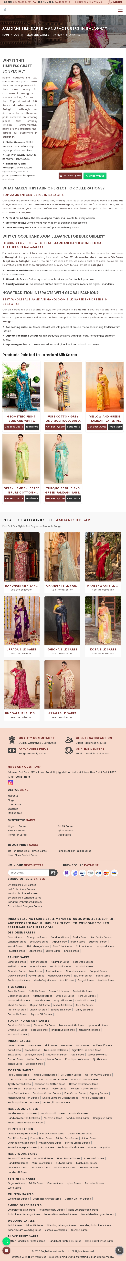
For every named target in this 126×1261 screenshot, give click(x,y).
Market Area (15, 813)
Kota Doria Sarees (83, 962)
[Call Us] (119, 1250)
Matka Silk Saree (62, 1005)
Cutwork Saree (64, 1163)
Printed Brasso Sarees (77, 1142)
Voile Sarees (59, 1088)
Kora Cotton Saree (75, 1093)
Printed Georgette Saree (22, 1133)
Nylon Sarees (65, 830)
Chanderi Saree (17, 971)
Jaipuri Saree (59, 941)
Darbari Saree (15, 1059)
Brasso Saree (78, 941)
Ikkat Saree (35, 971)
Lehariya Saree (33, 1054)
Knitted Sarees (35, 1059)
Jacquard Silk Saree (19, 1000)
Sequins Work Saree (19, 1158)
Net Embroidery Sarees (21, 889)
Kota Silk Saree (39, 1029)
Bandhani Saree (60, 937)
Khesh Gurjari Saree (45, 980)
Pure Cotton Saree (18, 1074)
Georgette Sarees (37, 937)
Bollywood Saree (39, 941)
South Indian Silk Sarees (31, 34)
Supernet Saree (98, 941)
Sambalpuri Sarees (60, 966)
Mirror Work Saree (42, 1163)
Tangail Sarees (86, 980)
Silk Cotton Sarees (71, 1074)
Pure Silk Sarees (16, 991)
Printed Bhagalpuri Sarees (22, 1147)
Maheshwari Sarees (59, 975)
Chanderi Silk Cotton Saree (50, 1084)
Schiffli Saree (53, 951)
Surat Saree (82, 1045)
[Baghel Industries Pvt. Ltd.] (23, 10)
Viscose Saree (16, 830)
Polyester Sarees (18, 834)
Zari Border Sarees (101, 937)
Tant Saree (14, 1088)
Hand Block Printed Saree (23, 855)
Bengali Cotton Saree (36, 1088)
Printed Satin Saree (67, 1138)
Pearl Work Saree (17, 1167)
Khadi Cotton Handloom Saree (25, 1122)
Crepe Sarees (32, 1050)
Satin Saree (14, 1050)
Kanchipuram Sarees (77, 1059)
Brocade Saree (34, 1063)
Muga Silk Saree (63, 1000)
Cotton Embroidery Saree (83, 1084)
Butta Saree (14, 1054)
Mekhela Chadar (17, 966)
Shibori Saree (89, 1138)
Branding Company (102, 1257)
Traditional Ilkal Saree (56, 1050)
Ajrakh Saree (100, 1059)
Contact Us (14, 804)
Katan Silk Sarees (42, 996)
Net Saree (66, 1045)
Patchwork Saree (40, 1167)
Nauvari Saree (38, 966)
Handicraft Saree (17, 1172)
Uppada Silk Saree (98, 1025)
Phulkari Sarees (16, 951)
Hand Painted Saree (68, 1158)
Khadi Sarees (71, 951)
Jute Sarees (77, 1054)
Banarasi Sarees (17, 962)
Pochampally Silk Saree (71, 1147)
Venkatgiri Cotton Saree (56, 1102)
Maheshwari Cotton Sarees (23, 1097)
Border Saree (80, 937)
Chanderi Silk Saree (44, 1025)
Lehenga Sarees (17, 941)
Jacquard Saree (105, 946)
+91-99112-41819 (20, 777)
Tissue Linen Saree (56, 1054)
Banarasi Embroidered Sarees (25, 902)
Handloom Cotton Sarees (22, 1113)
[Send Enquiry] (6, 1250)
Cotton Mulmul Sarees (98, 1074)
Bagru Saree (103, 975)
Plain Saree (51, 1045)
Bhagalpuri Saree (103, 1118)
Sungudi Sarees (98, 971)
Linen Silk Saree (38, 1009)
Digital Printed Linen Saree (86, 1050)
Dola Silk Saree (42, 1000)
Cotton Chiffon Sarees (78, 1198)
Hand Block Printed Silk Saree (75, 851)
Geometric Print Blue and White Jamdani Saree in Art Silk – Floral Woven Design (21, 419)
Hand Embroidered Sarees (23, 893)
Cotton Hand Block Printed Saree (27, 851)
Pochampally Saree (19, 980)
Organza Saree (17, 826)
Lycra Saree (64, 834)
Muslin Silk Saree (84, 1000)
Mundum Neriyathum (100, 1147)
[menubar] (120, 10)
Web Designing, (58, 1257)
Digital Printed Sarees (80, 1133)
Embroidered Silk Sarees (22, 885)
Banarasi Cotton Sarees (84, 1079)
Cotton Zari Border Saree (53, 1079)
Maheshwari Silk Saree (71, 1025)
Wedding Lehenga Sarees (61, 1225)
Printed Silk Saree (82, 991)
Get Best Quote (71, 175)
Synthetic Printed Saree (21, 1142)
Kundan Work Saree (65, 1167)
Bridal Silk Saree (34, 1225)
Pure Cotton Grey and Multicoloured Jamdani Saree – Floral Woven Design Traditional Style (63, 419)
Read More (31, 426)
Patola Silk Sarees (78, 1113)
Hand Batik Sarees (18, 1163)
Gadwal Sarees (16, 975)
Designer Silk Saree (18, 996)
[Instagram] (10, 782)
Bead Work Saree (89, 1167)
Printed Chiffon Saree (52, 1133)
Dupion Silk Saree (40, 1005)
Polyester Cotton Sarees (84, 1088)
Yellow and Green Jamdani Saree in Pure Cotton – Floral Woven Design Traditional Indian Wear (104, 419)
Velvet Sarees (15, 946)
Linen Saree (34, 1045)
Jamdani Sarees (84, 966)
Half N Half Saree (102, 1045)
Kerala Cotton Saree (93, 1097)
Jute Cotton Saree (18, 1093)
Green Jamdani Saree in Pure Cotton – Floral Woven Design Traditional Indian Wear (21, 490)
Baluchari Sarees (83, 975)
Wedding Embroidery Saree (95, 1225)
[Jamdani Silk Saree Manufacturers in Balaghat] (83, 114)
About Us (13, 796)
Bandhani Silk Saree (19, 1025)
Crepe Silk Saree (65, 996)
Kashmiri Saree (79, 1230)
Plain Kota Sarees (62, 946)
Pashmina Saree (53, 1118)
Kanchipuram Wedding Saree (24, 1230)
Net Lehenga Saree (38, 946)
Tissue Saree (15, 1063)
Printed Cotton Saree (45, 1074)
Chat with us (96, 175)
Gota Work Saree (43, 1158)
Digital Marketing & (79, 1257)
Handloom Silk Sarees (53, 1113)
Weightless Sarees (18, 1198)
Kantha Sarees (54, 971)
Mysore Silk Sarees (41, 1014)
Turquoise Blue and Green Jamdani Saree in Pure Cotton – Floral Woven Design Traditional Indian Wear (63, 490)
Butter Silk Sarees (17, 1014)
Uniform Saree (16, 1045)
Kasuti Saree (67, 980)
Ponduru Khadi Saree (78, 1118)
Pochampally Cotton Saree (23, 1102)
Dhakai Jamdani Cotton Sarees (60, 1097)
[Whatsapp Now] (6, 1241)
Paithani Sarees (38, 962)
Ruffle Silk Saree (17, 1009)
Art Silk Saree (65, 826)
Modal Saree (54, 1059)
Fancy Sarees (15, 937)
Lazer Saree (35, 951)
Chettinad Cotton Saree (22, 1079)
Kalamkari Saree (60, 962)
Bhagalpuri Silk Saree (63, 1029)
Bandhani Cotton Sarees (47, 1093)
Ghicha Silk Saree (17, 1029)
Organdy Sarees (98, 1093)
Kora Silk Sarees (87, 996)
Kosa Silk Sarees (85, 1005)
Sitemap (13, 808)
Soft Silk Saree (37, 991)
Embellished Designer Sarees (25, 906)
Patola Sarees (36, 975)
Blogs (11, 800)
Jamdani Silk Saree (89, 1029)
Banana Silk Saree (61, 1009)
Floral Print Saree (17, 1138)
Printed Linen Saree (41, 1138)
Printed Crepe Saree (50, 1142)
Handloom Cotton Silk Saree (24, 1118)
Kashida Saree (106, 980)
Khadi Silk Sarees (17, 1005)
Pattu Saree (47, 1147)
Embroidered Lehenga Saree (25, 897)
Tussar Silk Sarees (59, 991)
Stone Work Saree (94, 1158)
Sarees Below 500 (97, 1054)
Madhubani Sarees (86, 1163)
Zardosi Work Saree (56, 1230)
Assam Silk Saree (17, 1034)
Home (6, 34)
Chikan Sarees (84, 946)
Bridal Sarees (15, 1225)
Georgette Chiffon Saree (46, 1198)
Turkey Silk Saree (84, 1009)
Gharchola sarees (76, 971)
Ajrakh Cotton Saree (19, 1084)
